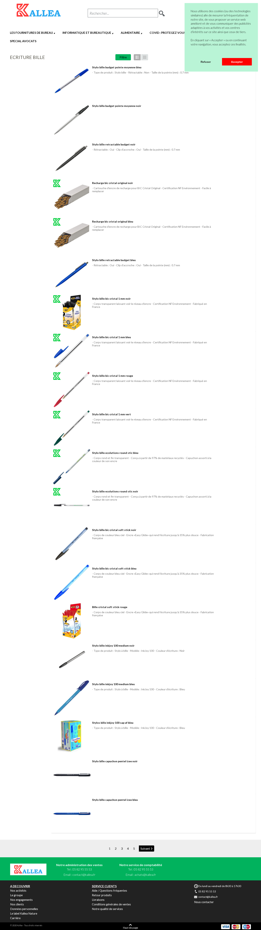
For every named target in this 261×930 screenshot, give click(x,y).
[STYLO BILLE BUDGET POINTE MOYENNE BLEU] (72, 81)
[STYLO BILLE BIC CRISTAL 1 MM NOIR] (72, 312)
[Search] (162, 12)
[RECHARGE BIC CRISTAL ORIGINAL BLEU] (72, 235)
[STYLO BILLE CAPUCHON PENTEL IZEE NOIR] (72, 775)
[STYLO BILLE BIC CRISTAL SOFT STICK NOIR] (72, 543)
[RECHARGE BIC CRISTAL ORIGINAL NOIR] (72, 197)
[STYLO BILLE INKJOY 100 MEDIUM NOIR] (72, 659)
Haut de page (130, 927)
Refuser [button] (206, 61)
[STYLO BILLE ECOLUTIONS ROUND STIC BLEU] (72, 466)
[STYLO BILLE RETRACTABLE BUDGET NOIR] (72, 158)
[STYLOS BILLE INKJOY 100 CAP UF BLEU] (72, 736)
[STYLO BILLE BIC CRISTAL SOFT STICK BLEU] (72, 582)
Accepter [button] (237, 61)
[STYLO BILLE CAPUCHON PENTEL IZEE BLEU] (72, 813)
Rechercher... (99, 13)
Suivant (145, 848)
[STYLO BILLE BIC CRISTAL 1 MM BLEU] (72, 351)
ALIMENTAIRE (130, 32)
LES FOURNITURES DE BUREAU (31, 32)
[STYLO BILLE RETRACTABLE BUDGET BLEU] (72, 274)
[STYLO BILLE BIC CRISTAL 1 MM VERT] (72, 428)
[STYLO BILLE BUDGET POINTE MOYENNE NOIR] (72, 119)
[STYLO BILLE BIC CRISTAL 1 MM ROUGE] (72, 389)
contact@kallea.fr (83, 874)
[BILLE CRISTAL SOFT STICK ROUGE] (72, 621)
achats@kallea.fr (145, 874)
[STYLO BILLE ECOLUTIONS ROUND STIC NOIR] (72, 505)
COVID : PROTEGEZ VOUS (168, 32)
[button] (191, 53)
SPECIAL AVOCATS (23, 41)
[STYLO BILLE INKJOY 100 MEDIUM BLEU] (72, 698)
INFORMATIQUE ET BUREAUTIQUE (86, 32)
